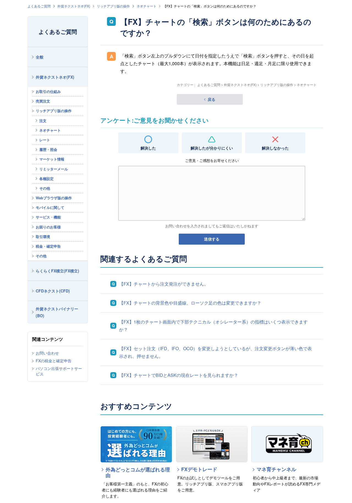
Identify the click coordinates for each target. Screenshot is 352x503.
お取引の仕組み (48, 91)
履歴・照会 (48, 149)
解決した (148, 148)
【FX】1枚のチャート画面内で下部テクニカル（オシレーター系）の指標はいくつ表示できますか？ (213, 326)
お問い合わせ (47, 353)
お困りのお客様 (48, 227)
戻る (211, 99)
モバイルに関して (50, 207)
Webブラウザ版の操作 (54, 197)
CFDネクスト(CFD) (53, 291)
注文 (42, 120)
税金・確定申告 (48, 246)
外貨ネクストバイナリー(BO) (57, 312)
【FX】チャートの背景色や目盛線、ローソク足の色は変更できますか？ (190, 303)
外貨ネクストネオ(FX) (73, 6)
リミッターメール (53, 169)
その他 (44, 188)
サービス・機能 (48, 217)
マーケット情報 (51, 159)
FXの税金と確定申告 (54, 360)
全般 (39, 57)
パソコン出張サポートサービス (59, 371)
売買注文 (43, 101)
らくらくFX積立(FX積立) (57, 270)
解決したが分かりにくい (212, 148)
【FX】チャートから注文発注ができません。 (163, 284)
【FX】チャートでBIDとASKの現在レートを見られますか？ (178, 375)
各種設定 (46, 178)
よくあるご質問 (39, 6)
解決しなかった (275, 148)
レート (44, 139)
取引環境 (43, 236)
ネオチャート (146, 6)
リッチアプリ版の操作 (113, 6)
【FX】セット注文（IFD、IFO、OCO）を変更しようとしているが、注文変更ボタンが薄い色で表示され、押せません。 (215, 352)
